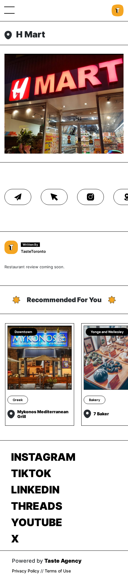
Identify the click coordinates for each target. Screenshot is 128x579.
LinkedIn (35, 490)
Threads (36, 506)
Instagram (43, 457)
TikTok (31, 473)
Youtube (36, 522)
